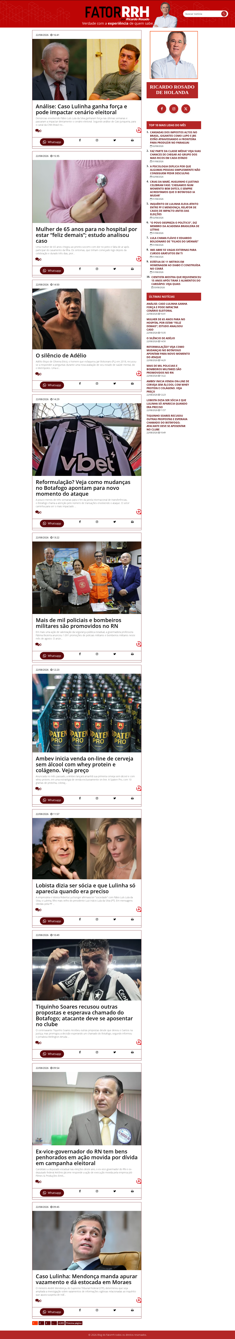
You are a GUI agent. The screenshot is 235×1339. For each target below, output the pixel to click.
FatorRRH (117, 14)
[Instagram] (173, 108)
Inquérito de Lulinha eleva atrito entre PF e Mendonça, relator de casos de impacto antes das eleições (174, 209)
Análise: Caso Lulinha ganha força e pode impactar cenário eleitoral (167, 307)
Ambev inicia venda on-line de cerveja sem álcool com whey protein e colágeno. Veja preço (168, 386)
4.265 (61, 1323)
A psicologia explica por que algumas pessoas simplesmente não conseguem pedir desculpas (175, 170)
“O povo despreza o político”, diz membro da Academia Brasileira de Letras (174, 226)
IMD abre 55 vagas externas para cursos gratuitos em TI (173, 251)
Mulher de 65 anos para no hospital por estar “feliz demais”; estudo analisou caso (166, 324)
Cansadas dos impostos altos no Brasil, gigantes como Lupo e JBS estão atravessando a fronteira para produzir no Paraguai (173, 137)
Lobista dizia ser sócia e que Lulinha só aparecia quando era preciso (167, 403)
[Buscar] (224, 14)
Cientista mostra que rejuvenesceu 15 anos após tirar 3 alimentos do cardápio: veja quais (176, 280)
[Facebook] (161, 108)
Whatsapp (54, 142)
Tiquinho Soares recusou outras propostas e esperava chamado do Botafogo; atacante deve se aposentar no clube (167, 422)
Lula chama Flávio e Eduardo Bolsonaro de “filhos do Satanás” (174, 239)
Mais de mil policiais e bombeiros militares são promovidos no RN (164, 369)
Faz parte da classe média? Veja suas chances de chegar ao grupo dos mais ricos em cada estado (175, 154)
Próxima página (74, 1323)
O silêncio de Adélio (161, 338)
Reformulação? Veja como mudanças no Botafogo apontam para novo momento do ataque (168, 352)
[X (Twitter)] (185, 108)
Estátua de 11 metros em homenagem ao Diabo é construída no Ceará (175, 265)
